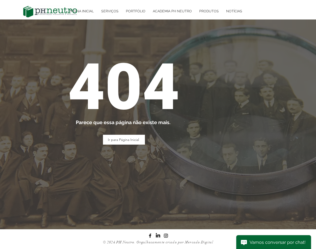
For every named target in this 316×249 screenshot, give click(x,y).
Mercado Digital (199, 242)
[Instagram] (166, 235)
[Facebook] (150, 235)
